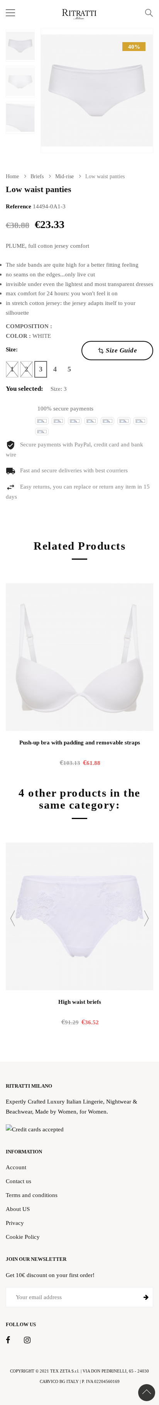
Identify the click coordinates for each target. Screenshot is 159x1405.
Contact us (18, 1181)
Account (16, 1167)
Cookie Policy (23, 1236)
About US (18, 1209)
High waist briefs (79, 1002)
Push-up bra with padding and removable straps (79, 742)
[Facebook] (8, 1340)
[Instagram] (27, 1340)
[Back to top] (146, 1392)
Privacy (15, 1222)
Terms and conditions (32, 1195)
